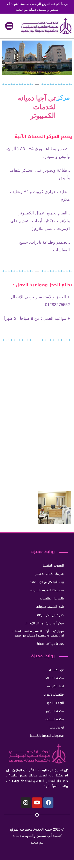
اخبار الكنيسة (55, 686)
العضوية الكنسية (53, 565)
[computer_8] (54, 472)
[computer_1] (19, 367)
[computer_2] (54, 367)
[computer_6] (54, 437)
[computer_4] (54, 402)
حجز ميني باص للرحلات (50, 615)
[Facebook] (48, 802)
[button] (9, 25)
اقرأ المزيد (50, 786)
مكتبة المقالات (54, 678)
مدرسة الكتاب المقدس (49, 574)
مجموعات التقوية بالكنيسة (47, 590)
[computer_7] (19, 472)
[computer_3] (19, 402)
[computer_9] (19, 507)
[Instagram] (26, 802)
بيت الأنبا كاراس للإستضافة (47, 582)
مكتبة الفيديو (55, 711)
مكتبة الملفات (54, 719)
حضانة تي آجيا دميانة (50, 644)
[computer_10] (54, 507)
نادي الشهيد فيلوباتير (50, 607)
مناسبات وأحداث (53, 694)
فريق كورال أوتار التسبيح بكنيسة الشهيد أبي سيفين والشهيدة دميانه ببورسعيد (38, 633)
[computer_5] (19, 437)
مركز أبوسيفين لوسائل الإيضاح (45, 623)
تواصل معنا (57, 727)
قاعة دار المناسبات (52, 598)
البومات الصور (55, 703)
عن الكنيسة (56, 670)
